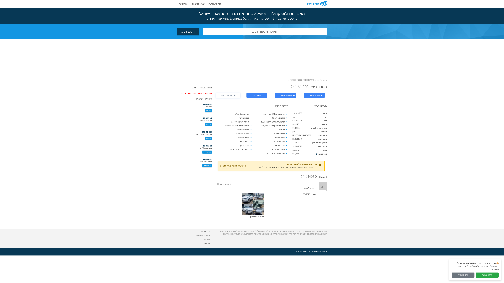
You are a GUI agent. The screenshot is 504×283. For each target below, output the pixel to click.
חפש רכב (188, 32)
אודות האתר (205, 231)
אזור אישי (183, 4)
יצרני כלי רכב (198, 4)
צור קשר (207, 243)
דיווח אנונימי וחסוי (227, 95)
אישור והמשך (487, 275)
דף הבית (324, 80)
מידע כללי (257, 95)
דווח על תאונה (314, 95)
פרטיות (207, 239)
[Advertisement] (252, 58)
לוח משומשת (215, 4)
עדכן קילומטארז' (285, 95)
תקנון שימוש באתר (202, 235)
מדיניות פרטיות (463, 275)
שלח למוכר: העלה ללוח (232, 166)
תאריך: (313, 194)
